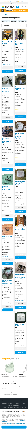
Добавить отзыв (6, 64)
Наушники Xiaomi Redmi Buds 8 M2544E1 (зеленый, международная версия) (9, 376)
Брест (3, 386)
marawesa (4, 254)
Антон (16, 107)
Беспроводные (5, 21)
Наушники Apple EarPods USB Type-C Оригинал (20, 229)
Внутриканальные (23, 21)
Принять (14, 427)
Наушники (5, 14)
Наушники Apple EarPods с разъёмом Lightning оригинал (20, 136)
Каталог (23, 403)
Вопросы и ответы (7, 403)
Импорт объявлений (20, 10)
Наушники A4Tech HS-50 (7, 237)
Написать (7, 71)
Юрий (3, 62)
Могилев (3, 388)
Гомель (14, 386)
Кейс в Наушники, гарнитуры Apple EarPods (20, 183)
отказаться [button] (9, 423)
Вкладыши (13, 21)
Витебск (8, 386)
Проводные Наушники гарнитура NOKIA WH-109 (6, 140)
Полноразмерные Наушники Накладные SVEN (7, 281)
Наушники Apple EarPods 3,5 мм (19, 325)
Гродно (19, 386)
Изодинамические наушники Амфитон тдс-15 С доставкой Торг (20, 277)
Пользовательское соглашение (10, 401)
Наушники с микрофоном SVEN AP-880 (20, 88)
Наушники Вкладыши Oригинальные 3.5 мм (7, 189)
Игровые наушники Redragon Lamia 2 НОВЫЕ (20, 43)
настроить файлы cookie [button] (19, 423)
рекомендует (14, 359)
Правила (23, 401)
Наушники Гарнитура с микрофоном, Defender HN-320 (6, 91)
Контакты (17, 403)
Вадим (16, 298)
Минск (24, 386)
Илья (16, 61)
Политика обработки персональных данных (14, 407)
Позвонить (8, 68)
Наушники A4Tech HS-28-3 (7, 42)
